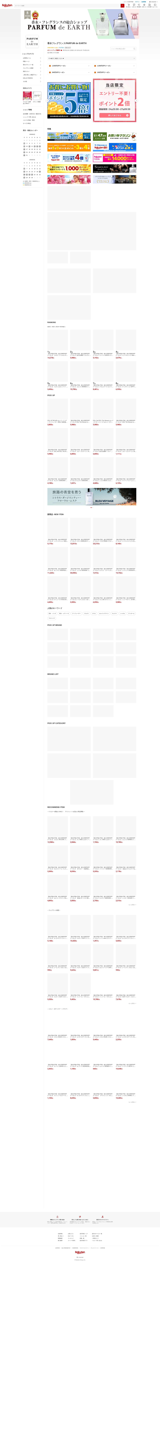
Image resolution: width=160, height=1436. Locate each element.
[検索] (122, 10)
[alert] (91, 63)
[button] (153, 6)
